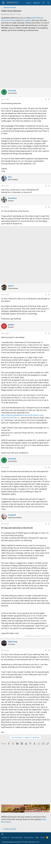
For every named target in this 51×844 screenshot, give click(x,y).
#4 (49, 295)
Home (42, 837)
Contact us (5, 837)
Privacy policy (28, 837)
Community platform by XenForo (20, 842)
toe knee (6, 14)
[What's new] (43, 2)
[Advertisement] (25, 59)
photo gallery (25, 20)
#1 (49, 99)
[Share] (45, 99)
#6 (49, 467)
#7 (49, 524)
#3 (49, 207)
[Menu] (3, 2)
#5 (49, 333)
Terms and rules (16, 837)
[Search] (48, 2)
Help (37, 837)
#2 (49, 186)
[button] (2, 834)
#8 (49, 650)
